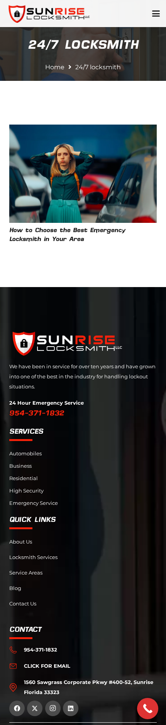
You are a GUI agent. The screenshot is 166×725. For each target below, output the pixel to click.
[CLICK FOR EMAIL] (16, 666)
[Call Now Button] (147, 708)
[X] (34, 708)
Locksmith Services (33, 557)
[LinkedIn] (70, 708)
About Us (20, 542)
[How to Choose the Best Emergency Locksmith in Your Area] (83, 174)
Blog (15, 588)
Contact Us (22, 604)
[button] (156, 13)
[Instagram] (53, 708)
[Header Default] (49, 13)
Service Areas (25, 573)
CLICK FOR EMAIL (47, 666)
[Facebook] (17, 708)
